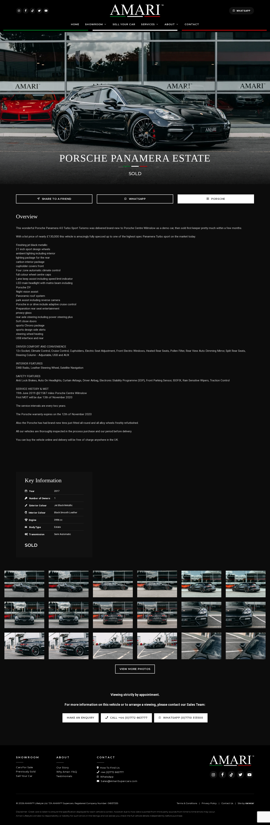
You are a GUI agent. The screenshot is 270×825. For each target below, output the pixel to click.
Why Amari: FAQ (66, 771)
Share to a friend (56, 199)
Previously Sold (26, 771)
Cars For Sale (24, 767)
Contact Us (227, 803)
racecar (249, 803)
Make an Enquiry (80, 717)
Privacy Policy (209, 803)
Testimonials (64, 776)
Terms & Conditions (187, 803)
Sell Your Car (24, 775)
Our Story (62, 767)
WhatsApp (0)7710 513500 (182, 717)
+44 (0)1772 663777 (112, 772)
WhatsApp (243, 10)
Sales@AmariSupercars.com (118, 781)
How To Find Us (109, 767)
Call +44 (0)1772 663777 (128, 717)
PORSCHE (217, 199)
